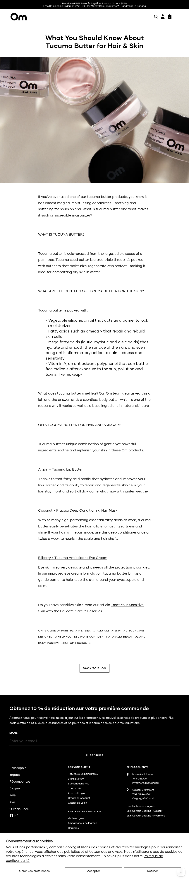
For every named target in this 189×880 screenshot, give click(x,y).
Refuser (152, 870)
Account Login (76, 793)
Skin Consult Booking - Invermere (146, 815)
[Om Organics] (51, 17)
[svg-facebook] (11, 815)
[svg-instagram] (16, 815)
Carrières (73, 827)
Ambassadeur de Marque (82, 822)
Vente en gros (76, 818)
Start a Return (76, 778)
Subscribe (94, 755)
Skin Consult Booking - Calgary (144, 810)
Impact (14, 774)
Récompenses (19, 781)
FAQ (12, 795)
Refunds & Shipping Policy (83, 773)
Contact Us (74, 788)
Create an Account (79, 797)
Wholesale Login (77, 802)
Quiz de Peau (19, 809)
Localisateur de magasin (141, 806)
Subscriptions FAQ (78, 783)
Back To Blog (94, 668)
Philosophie (17, 768)
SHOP (65, 642)
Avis (12, 802)
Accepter (93, 870)
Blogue (14, 788)
